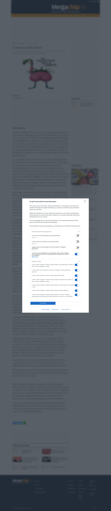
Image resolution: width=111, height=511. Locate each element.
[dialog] (55, 255)
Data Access (55, 309)
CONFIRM (43, 303)
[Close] (85, 201)
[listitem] (55, 232)
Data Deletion (45, 309)
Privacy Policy (65, 309)
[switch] (77, 235)
